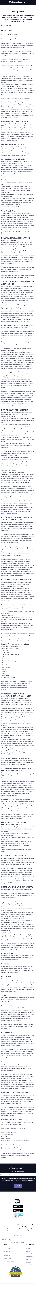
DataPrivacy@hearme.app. (16, 916)
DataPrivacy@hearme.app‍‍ (13, 1149)
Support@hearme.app (28, 781)
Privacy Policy (7, 1248)
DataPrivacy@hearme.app (9, 140)
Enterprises (29, 1256)
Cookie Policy (7, 1258)
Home (28, 1248)
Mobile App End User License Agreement (11, 1254)
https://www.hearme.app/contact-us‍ (18, 1141)
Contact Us (29, 1265)
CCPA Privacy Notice (8, 1261)
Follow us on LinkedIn (17, 1242)
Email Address (18, 1171)
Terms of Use (6, 1251)
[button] (24, 2)
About (28, 1251)
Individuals (29, 1254)
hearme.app (10, 381)
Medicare (28, 1259)
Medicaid (28, 1262)
